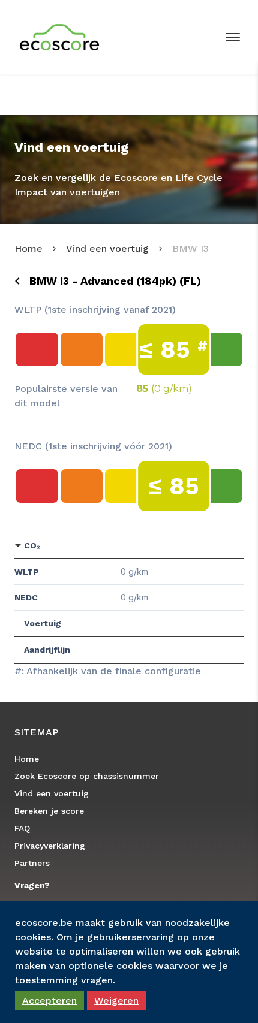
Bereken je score (49, 811)
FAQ (22, 828)
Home (28, 248)
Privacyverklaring (49, 845)
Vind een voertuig (107, 248)
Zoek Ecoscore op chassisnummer (86, 776)
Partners (32, 863)
